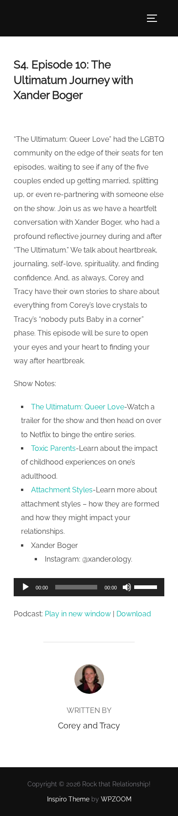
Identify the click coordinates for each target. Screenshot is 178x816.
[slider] (147, 586)
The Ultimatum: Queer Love (77, 407)
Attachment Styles (62, 489)
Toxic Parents (53, 448)
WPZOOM (116, 799)
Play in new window (78, 613)
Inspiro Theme (68, 799)
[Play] (25, 587)
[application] (89, 587)
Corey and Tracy (89, 725)
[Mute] (126, 587)
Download (133, 613)
